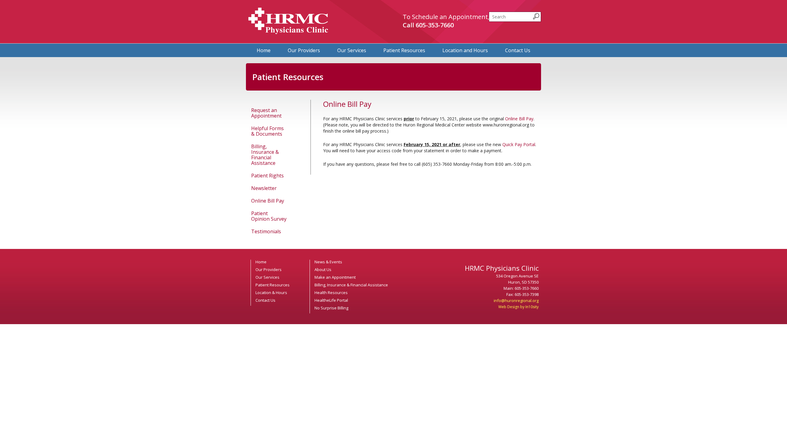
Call (428, 25)
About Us (322, 269)
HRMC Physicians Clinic (288, 21)
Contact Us (517, 50)
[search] (515, 17)
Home (264, 50)
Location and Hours (465, 50)
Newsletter (264, 188)
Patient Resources (404, 50)
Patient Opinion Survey (269, 216)
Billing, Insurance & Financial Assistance (265, 154)
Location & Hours (271, 292)
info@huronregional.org (516, 300)
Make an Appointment (335, 277)
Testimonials (266, 231)
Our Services (351, 50)
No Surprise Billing (331, 308)
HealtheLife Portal (331, 300)
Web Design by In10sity (518, 306)
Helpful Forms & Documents (267, 131)
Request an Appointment (266, 113)
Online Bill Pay (267, 200)
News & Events (328, 262)
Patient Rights (267, 175)
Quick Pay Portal (518, 144)
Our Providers (304, 50)
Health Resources (331, 292)
